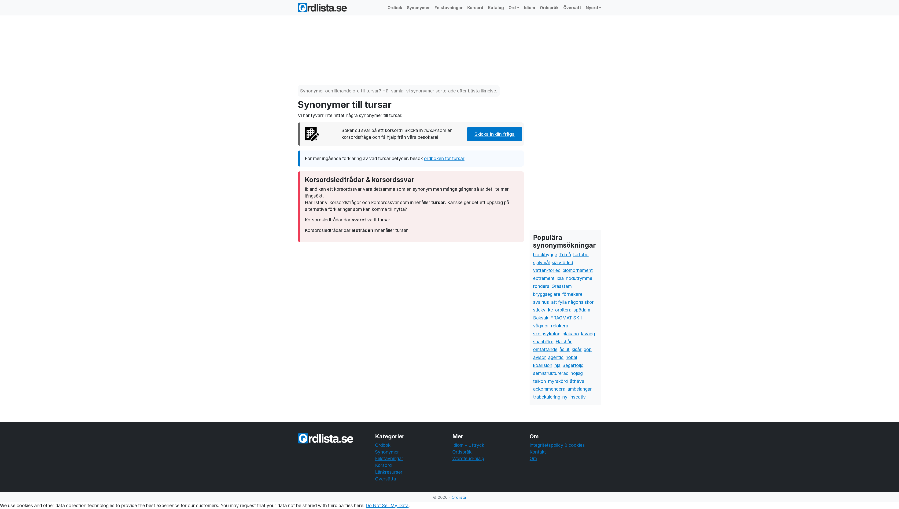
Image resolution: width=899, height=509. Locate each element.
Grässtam (562, 286)
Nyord (592, 7)
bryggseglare (546, 294)
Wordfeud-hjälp (468, 458)
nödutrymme (579, 278)
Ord (512, 7)
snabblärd (543, 341)
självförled (562, 262)
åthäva (577, 381)
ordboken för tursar (444, 158)
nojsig (577, 373)
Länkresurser (388, 472)
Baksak (540, 318)
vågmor (541, 326)
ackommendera (549, 389)
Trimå (565, 254)
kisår (577, 349)
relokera (559, 326)
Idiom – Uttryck (468, 445)
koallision (542, 365)
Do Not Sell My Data (387, 505)
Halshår (564, 341)
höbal (571, 357)
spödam (582, 310)
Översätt (572, 7)
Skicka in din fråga (494, 134)
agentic (556, 357)
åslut (565, 349)
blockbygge (545, 254)
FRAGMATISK (564, 318)
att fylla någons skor (572, 302)
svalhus (541, 302)
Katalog (496, 7)
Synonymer (418, 7)
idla (560, 278)
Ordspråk (549, 7)
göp (588, 349)
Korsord (475, 7)
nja (557, 365)
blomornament (578, 270)
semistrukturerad (550, 373)
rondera (541, 286)
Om (533, 458)
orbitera (563, 310)
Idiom (529, 7)
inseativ (578, 397)
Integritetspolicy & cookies (557, 445)
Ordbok (394, 7)
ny (564, 397)
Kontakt (538, 452)
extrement (544, 278)
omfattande (545, 349)
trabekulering (546, 397)
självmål (541, 262)
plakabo (571, 334)
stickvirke (543, 310)
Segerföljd (573, 365)
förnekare (572, 294)
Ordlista (459, 497)
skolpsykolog (546, 334)
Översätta (385, 479)
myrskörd (558, 381)
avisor (539, 357)
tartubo (581, 254)
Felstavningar (449, 7)
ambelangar (579, 389)
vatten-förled (546, 270)
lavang (588, 334)
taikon (539, 381)
